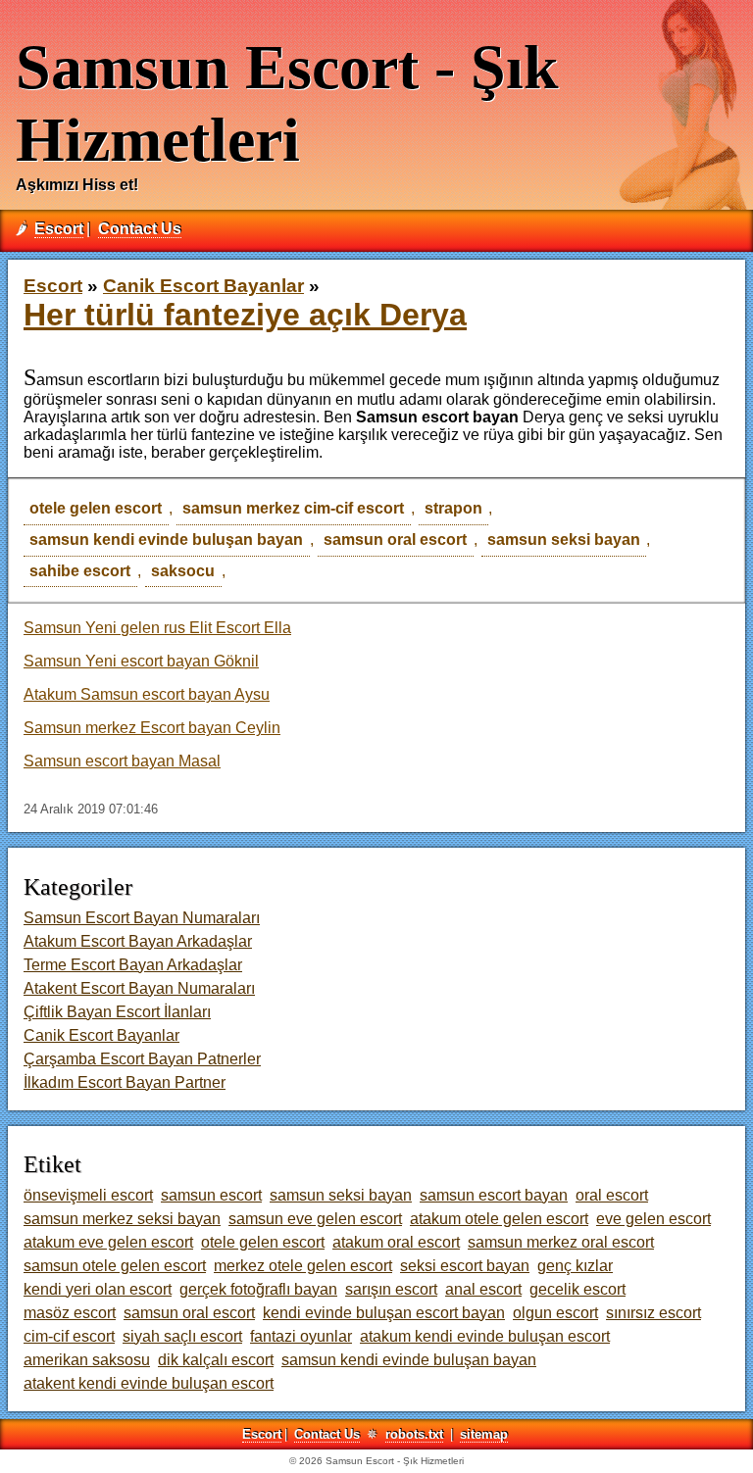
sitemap (484, 1434)
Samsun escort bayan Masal (122, 761)
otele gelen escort (95, 508)
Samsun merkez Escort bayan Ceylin (152, 727)
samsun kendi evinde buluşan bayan (166, 539)
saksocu (183, 571)
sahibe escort (79, 571)
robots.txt (414, 1434)
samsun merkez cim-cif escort (293, 508)
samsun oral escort (395, 539)
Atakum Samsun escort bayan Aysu (147, 694)
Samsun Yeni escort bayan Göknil (141, 661)
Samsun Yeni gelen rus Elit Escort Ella (157, 627)
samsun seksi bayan (563, 539)
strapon (453, 508)
